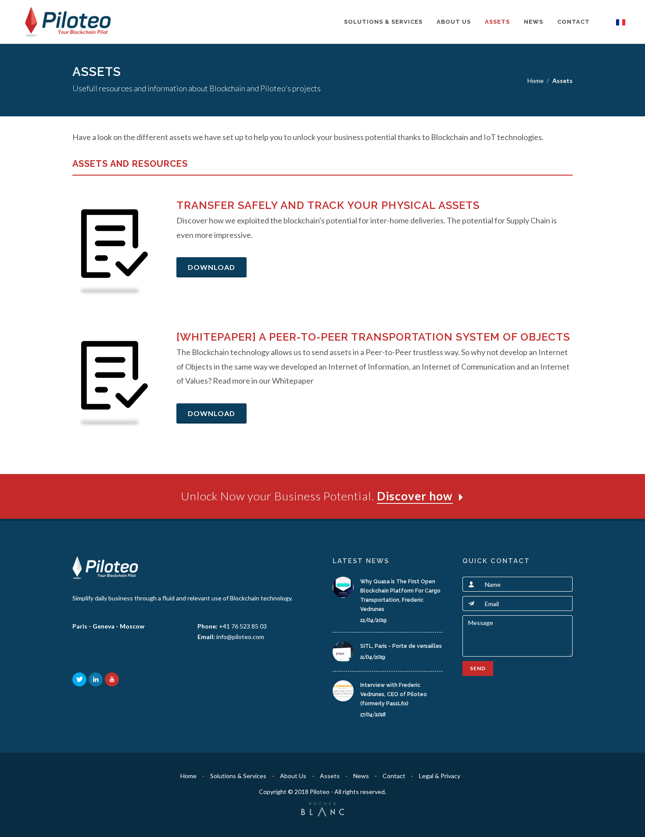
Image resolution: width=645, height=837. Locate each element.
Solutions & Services (383, 21)
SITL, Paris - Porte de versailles (401, 646)
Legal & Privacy (439, 776)
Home (535, 80)
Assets (497, 21)
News (533, 21)
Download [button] (211, 267)
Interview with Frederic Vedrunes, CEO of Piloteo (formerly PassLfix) (393, 694)
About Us (454, 21)
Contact (573, 21)
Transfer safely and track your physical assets (328, 205)
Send (478, 668)
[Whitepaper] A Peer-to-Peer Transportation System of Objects (373, 336)
